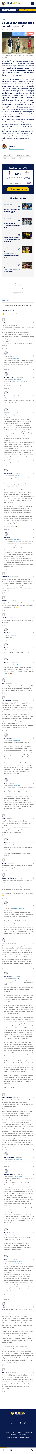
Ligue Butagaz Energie (27, 10)
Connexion (5, 300)
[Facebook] (20, 1423)
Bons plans (13, 1434)
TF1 (5, 159)
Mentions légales (17, 1432)
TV (21, 159)
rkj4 (15, 845)
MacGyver (17, 664)
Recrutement (27, 1432)
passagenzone (18, 1159)
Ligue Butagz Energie (23, 155)
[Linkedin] (11, 1423)
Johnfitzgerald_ (18, 1176)
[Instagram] (25, 1423)
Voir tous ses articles (16, 149)
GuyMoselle (17, 379)
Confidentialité (22, 1434)
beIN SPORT (8, 155)
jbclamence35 (18, 415)
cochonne (16, 358)
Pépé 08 (16, 978)
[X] (15, 1423)
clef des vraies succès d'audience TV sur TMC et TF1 (17, 126)
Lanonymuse (17, 740)
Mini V (16, 635)
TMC (13, 159)
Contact (8, 1432)
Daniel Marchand (19, 908)
